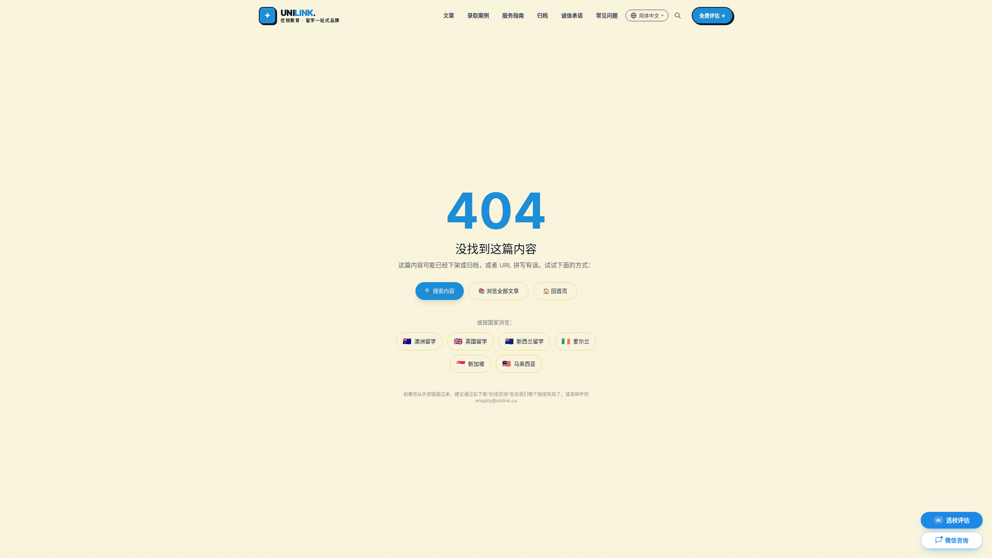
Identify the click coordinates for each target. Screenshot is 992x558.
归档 (542, 15)
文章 (448, 15)
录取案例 (478, 15)
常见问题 (607, 15)
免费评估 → (712, 15)
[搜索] (678, 15)
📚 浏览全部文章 (498, 291)
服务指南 (513, 15)
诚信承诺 (572, 15)
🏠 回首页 (555, 291)
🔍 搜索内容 (440, 291)
